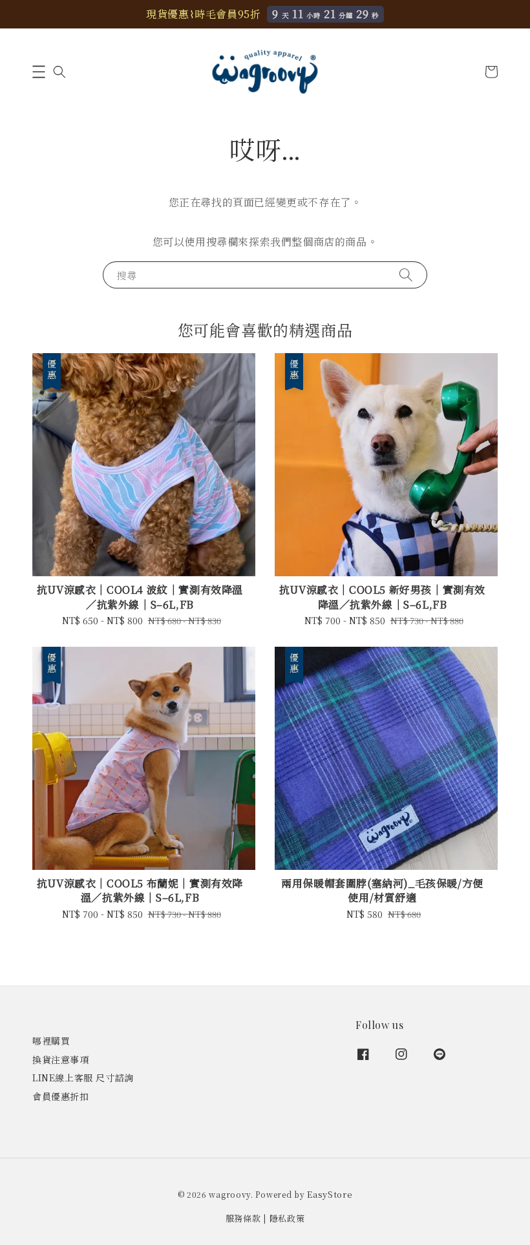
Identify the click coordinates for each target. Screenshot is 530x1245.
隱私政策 (287, 1218)
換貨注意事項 (60, 1059)
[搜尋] (406, 274)
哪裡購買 (51, 1041)
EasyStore (329, 1194)
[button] (39, 72)
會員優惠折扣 (60, 1096)
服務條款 (243, 1218)
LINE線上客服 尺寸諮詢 (83, 1077)
